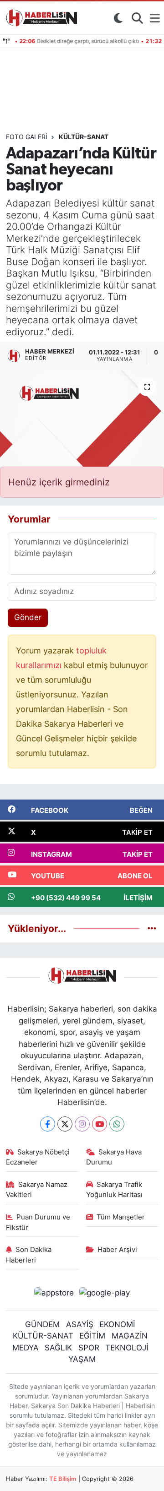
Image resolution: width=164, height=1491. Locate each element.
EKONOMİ (117, 1324)
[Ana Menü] (155, 18)
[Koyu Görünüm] (118, 17)
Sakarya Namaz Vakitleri (37, 1190)
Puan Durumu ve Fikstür (38, 1222)
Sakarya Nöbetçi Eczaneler (38, 1157)
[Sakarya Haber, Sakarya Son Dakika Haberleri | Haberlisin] (40, 17)
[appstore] (54, 1294)
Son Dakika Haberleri (29, 1255)
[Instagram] (82, 1124)
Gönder (27, 617)
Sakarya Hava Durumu (114, 1157)
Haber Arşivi (117, 1250)
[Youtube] (99, 1124)
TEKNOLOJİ (126, 1347)
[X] (64, 1124)
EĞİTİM (92, 1335)
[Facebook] (47, 1124)
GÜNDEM (42, 1324)
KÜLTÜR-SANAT (43, 1335)
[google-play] (104, 1294)
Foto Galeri (26, 137)
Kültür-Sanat (83, 137)
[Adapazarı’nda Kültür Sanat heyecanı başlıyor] (82, 418)
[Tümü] (152, 928)
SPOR (88, 1347)
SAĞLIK (58, 1347)
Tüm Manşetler (121, 1217)
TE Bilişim (63, 1478)
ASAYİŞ (79, 1324)
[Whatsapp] (116, 1124)
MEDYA (25, 1347)
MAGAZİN (130, 1335)
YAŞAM (82, 1359)
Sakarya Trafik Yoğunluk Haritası (114, 1190)
